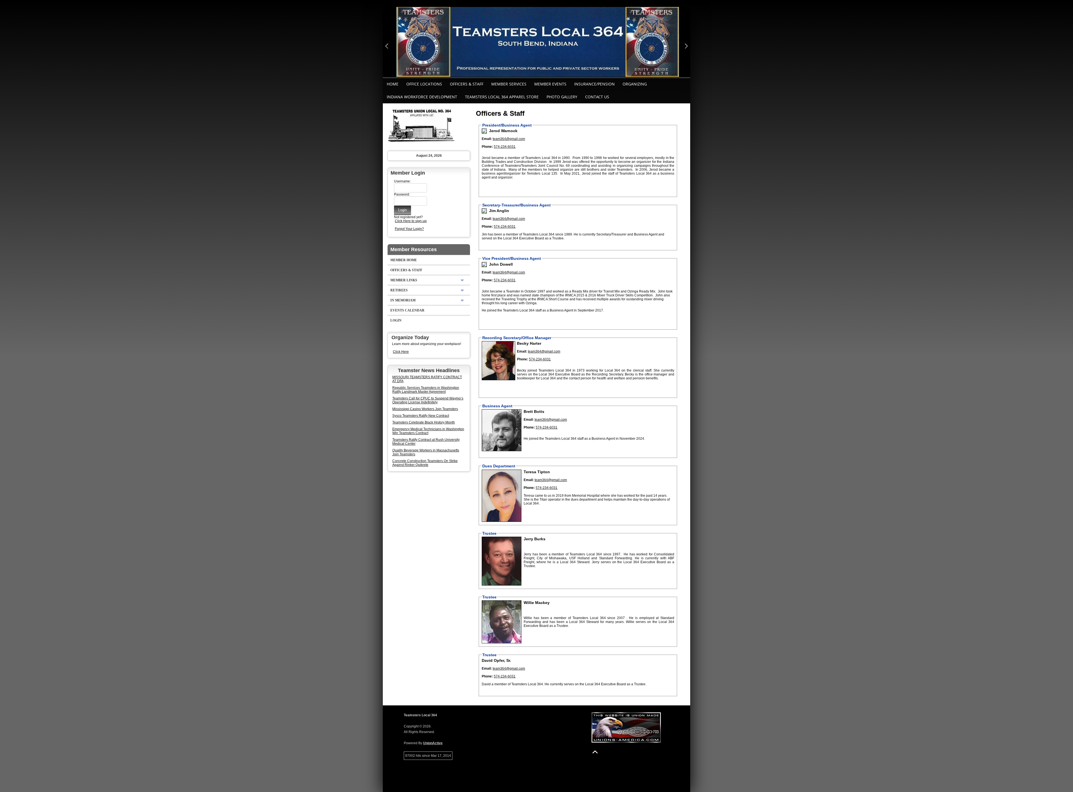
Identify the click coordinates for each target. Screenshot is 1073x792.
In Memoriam (403, 300)
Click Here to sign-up (411, 221)
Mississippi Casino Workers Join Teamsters (425, 409)
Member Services (508, 84)
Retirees (399, 290)
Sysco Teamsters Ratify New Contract (420, 416)
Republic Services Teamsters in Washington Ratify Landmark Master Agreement (425, 390)
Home (392, 84)
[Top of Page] (595, 752)
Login (396, 320)
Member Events (550, 84)
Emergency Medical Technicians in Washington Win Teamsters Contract (428, 431)
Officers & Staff (466, 84)
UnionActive (433, 743)
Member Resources (413, 249)
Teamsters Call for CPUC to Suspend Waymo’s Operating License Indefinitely (427, 400)
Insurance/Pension (594, 84)
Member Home (403, 260)
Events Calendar (407, 310)
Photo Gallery (562, 96)
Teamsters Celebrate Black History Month (423, 422)
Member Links (403, 280)
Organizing (635, 84)
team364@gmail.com (509, 139)
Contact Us (597, 96)
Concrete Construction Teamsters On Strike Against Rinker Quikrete (425, 463)
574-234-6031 (505, 147)
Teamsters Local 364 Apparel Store (502, 96)
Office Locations (424, 84)
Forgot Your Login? (409, 229)
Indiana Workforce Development (422, 96)
